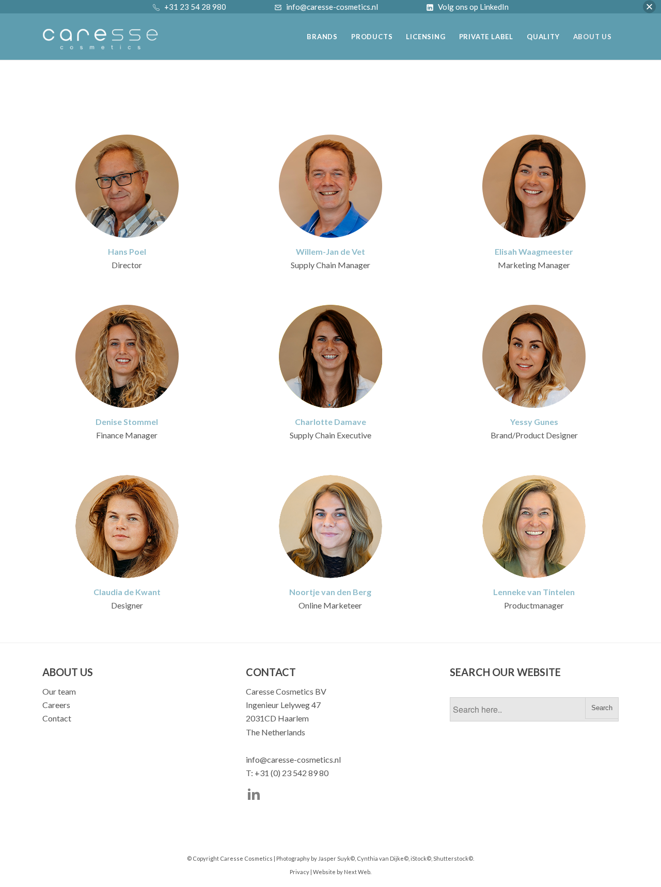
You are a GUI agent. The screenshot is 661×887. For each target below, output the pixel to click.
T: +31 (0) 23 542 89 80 (287, 773)
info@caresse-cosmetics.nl (293, 759)
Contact (56, 718)
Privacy (299, 871)
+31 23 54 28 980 (195, 6)
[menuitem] (322, 32)
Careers (56, 705)
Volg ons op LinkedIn (473, 6)
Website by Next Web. (342, 871)
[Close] (649, 7)
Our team (59, 691)
